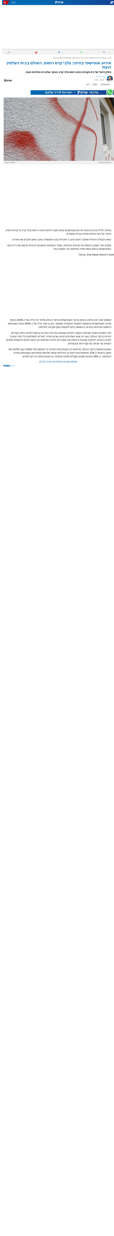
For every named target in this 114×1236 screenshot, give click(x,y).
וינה (85, 84)
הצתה (93, 84)
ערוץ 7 (107, 58)
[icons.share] (4, 2)
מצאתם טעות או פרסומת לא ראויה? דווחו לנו (56, 361)
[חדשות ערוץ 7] (57, 2)
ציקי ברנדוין (98, 77)
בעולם (101, 58)
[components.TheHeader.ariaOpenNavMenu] (96, 2)
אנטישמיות (103, 84)
